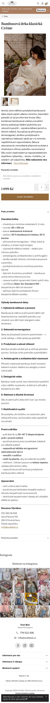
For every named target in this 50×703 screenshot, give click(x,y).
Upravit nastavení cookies (25, 693)
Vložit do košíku (25, 197)
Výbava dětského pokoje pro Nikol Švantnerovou (24, 681)
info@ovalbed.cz (27, 638)
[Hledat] (38, 3)
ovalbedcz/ (25, 645)
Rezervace (41, 10)
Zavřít (14, 203)
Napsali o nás (24, 676)
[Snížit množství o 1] (36, 187)
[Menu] (3, 3)
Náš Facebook (18, 645)
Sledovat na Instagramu (25, 563)
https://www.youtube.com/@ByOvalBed (31, 645)
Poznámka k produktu (9, 170)
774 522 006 (27, 632)
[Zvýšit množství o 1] (47, 187)
